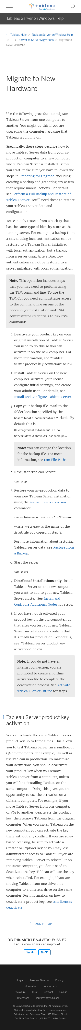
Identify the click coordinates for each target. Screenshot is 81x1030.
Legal (20, 980)
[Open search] (73, 6)
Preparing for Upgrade (36, 176)
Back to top (42, 923)
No (43, 952)
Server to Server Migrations (36, 40)
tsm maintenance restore (48, 502)
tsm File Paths (55, 460)
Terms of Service (39, 980)
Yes (29, 952)
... (12, 40)
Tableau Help (18, 35)
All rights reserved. (58, 1006)
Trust (35, 992)
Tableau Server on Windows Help (52, 35)
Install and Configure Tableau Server (42, 397)
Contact (48, 992)
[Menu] (9, 6)
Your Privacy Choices (47, 997)
